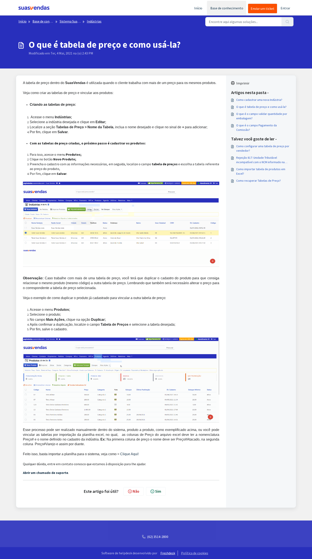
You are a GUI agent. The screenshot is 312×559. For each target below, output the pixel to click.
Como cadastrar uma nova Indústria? (259, 100)
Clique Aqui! (129, 454)
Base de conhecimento (226, 8)
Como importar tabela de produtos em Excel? (260, 171)
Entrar (285, 8)
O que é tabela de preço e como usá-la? (261, 107)
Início (198, 8)
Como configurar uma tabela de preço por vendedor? (262, 148)
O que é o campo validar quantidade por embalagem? (261, 116)
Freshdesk (167, 553)
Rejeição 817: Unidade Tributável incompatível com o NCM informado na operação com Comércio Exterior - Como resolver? (262, 160)
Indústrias (94, 21)
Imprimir (242, 83)
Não (136, 491)
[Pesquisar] (287, 21)
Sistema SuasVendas (74, 21)
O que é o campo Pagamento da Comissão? (256, 127)
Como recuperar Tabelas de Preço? (258, 181)
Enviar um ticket (262, 8)
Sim (158, 491)
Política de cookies (194, 553)
